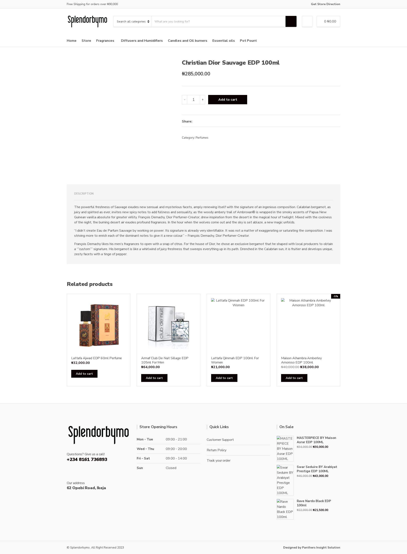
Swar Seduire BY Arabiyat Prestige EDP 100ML (317, 469)
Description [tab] (84, 194)
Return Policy (216, 450)
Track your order (218, 460)
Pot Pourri (248, 40)
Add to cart (227, 99)
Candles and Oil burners (187, 40)
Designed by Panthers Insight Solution (311, 548)
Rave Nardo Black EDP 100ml (314, 503)
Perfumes (202, 138)
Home (72, 40)
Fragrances (105, 40)
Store (86, 40)
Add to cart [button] (84, 374)
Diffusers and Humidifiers (142, 40)
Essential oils (223, 40)
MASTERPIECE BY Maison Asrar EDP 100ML (316, 440)
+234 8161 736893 (87, 459)
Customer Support (220, 439)
